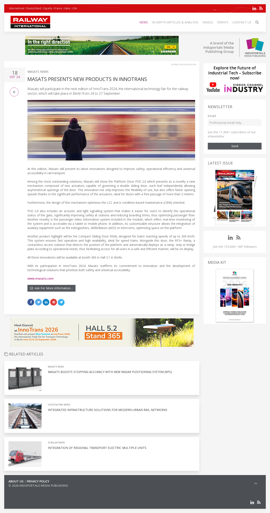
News (143, 22)
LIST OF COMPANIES (22, 490)
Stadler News (56, 442)
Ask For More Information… (53, 288)
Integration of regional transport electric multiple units (97, 448)
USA (74, 8)
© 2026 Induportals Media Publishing (38, 485)
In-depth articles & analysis (175, 22)
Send (234, 146)
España (47, 8)
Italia (67, 8)
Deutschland (33, 8)
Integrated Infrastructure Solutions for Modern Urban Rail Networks (107, 410)
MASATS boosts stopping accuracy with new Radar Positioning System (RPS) (110, 372)
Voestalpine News (59, 404)
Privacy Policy (38, 481)
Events (222, 22)
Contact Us (241, 22)
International (16, 8)
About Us (15, 481)
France (58, 8)
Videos (207, 22)
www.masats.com (40, 278)
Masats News (38, 72)
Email (212, 116)
